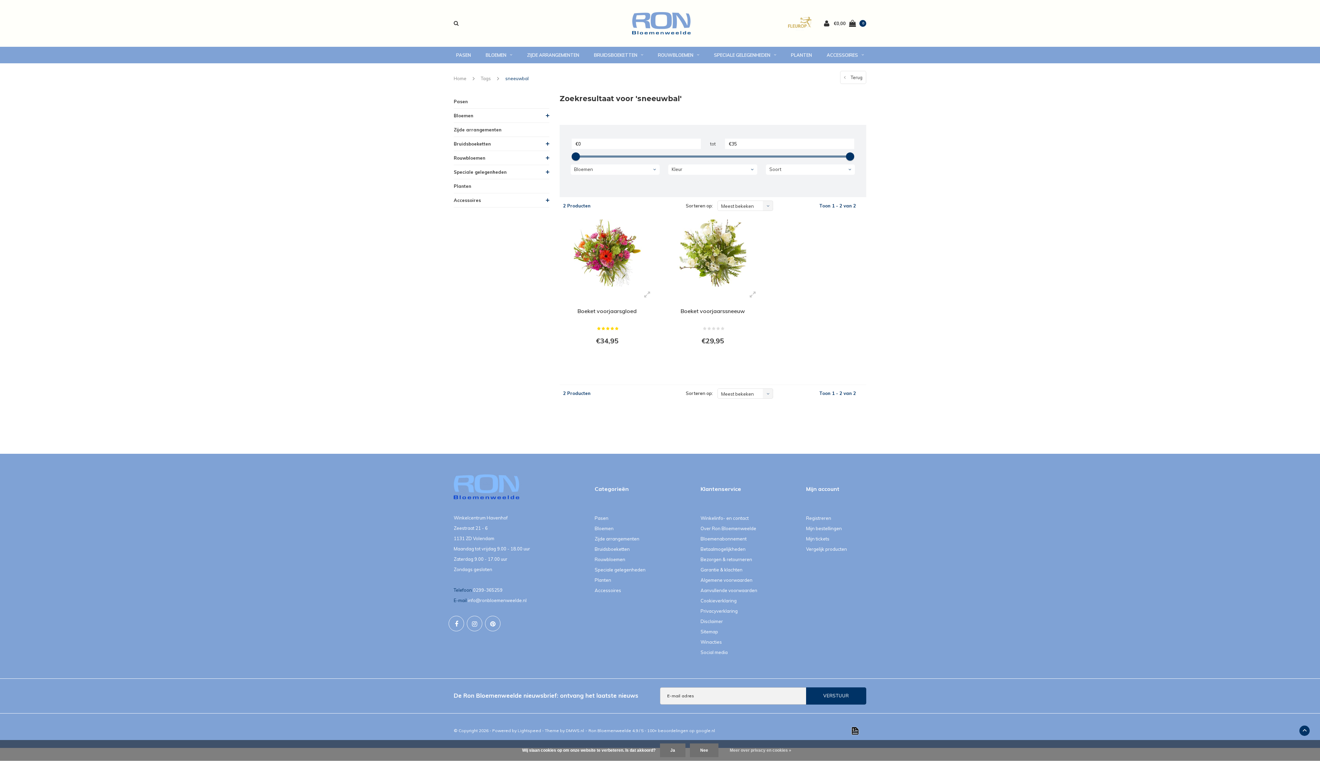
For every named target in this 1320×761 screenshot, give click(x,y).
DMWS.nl (575, 730)
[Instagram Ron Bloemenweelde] (474, 623)
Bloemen (496, 55)
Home (460, 78)
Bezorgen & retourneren (726, 559)
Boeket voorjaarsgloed (607, 311)
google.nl (705, 730)
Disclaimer (712, 621)
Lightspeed (529, 730)
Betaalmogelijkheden (723, 549)
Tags (486, 78)
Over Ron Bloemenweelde (728, 528)
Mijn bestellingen (824, 528)
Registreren (818, 518)
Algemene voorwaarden (726, 580)
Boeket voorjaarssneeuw (713, 311)
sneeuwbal (517, 78)
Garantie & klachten (721, 569)
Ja (672, 750)
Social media (714, 652)
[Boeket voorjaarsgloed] (607, 252)
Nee (704, 750)
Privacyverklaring (719, 611)
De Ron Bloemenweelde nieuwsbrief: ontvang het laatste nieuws (546, 695)
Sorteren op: (699, 205)
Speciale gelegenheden (742, 55)
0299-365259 (488, 590)
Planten (801, 55)
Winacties (711, 642)
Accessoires (842, 55)
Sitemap (709, 631)
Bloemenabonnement (724, 539)
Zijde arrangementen (553, 55)
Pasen (463, 55)
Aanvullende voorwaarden (729, 590)
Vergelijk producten (826, 549)
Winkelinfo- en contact (725, 518)
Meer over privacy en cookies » (760, 750)
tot (713, 144)
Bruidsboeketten (615, 55)
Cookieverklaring (719, 600)
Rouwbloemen (675, 55)
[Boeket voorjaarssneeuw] (712, 252)
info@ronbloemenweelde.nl (497, 600)
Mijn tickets (817, 539)
